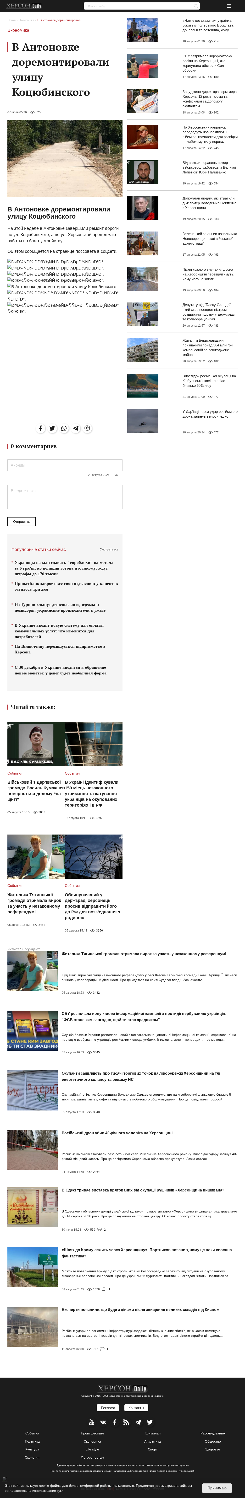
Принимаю (217, 1488)
